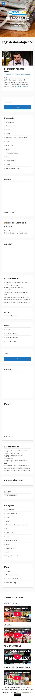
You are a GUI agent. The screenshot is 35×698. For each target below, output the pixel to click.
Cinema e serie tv (25, 74)
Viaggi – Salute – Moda (13, 168)
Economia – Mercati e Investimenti (17, 137)
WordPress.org (11, 341)
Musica (8, 149)
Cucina (8, 130)
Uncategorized (10, 161)
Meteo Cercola (9, 212)
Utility (8, 164)
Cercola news (10, 122)
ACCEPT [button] (17, 695)
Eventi (8, 141)
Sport (7, 157)
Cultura (8, 134)
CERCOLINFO (17, 18)
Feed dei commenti (12, 337)
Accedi (8, 330)
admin (8, 74)
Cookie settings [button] (26, 692)
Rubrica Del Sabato (12, 153)
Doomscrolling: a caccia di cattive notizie (17, 302)
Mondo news (10, 145)
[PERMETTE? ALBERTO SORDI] (17, 58)
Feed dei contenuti (12, 333)
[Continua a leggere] (21, 86)
